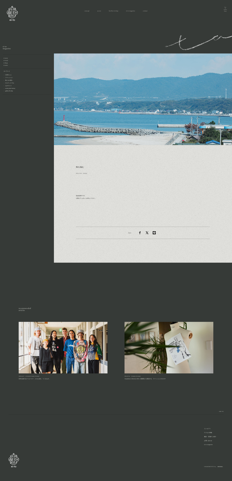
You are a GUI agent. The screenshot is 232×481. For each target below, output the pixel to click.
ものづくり (8, 85)
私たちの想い (9, 80)
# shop (6, 63)
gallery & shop (9, 91)
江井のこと (8, 75)
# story (6, 58)
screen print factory (10, 88)
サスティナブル (9, 83)
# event (6, 60)
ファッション (9, 77)
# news (6, 65)
